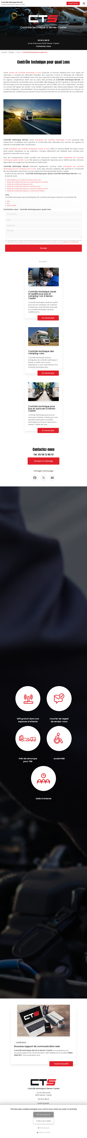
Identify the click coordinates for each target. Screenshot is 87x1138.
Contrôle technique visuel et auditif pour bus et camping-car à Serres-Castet (42, 295)
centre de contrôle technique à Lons (24, 72)
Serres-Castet (11, 205)
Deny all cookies (44, 1121)
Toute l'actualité (61, 1064)
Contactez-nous (43, 46)
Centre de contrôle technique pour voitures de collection (26, 191)
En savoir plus (48, 318)
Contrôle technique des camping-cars (41, 352)
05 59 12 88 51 (43, 40)
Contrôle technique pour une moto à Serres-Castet (42, 1046)
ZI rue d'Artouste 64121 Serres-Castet (43, 43)
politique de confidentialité (70, 242)
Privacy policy (44, 1132)
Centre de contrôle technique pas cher (20, 184)
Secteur (11, 52)
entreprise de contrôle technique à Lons (53, 140)
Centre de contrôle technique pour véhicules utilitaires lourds (27, 189)
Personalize (44, 1128)
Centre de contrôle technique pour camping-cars (23, 186)
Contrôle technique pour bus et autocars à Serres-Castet (42, 408)
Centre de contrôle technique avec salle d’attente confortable (27, 182)
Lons (18, 52)
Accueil (4, 52)
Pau (8, 203)
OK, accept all (44, 1114)
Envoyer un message (43, 461)
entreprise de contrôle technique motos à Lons (29, 148)
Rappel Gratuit (73, 3)
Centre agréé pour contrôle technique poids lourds (24, 180)
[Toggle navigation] (84, 3)
